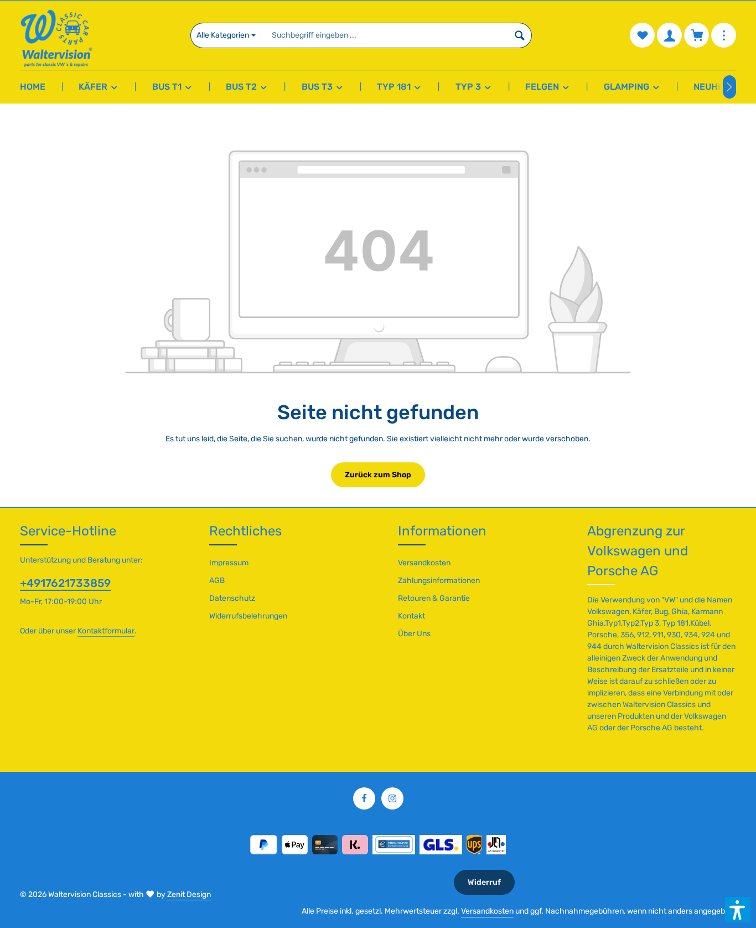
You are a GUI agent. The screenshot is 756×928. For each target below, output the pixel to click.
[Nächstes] (729, 87)
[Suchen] (520, 35)
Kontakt (411, 616)
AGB (217, 580)
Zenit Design (189, 894)
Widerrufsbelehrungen (248, 616)
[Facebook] (364, 798)
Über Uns (414, 633)
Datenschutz (232, 598)
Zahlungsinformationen (439, 580)
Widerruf (484, 882)
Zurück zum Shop (378, 475)
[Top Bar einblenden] (723, 35)
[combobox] (385, 35)
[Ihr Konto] (669, 35)
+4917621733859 (65, 583)
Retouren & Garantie (434, 598)
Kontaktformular (105, 631)
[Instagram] (392, 798)
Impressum (228, 563)
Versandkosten (424, 563)
